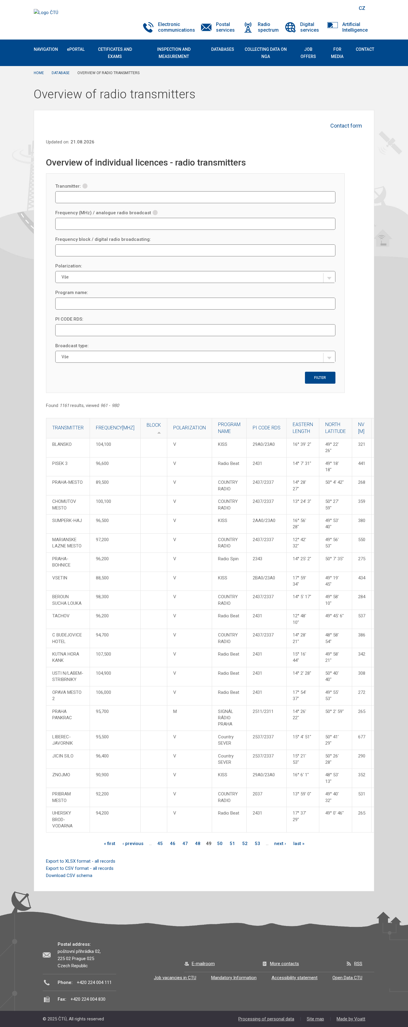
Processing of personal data (266, 1019)
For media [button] (337, 53)
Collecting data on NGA (266, 53)
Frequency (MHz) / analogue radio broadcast (103, 212)
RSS (358, 963)
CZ (362, 8)
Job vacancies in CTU (175, 977)
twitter (321, 8)
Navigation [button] (46, 49)
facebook (311, 8)
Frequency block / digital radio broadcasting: (103, 239)
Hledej (347, 8)
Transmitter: (68, 186)
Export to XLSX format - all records (80, 861)
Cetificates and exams (115, 53)
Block (154, 425)
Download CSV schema (69, 875)
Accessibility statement (294, 977)
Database (61, 73)
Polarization (189, 428)
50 (220, 843)
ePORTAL (76, 49)
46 (172, 843)
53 (257, 843)
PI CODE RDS (266, 428)
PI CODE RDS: (69, 319)
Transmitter (68, 428)
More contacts (284, 963)
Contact (365, 49)
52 (245, 843)
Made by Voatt (351, 1019)
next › (280, 843)
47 (185, 843)
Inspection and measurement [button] (174, 53)
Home (39, 73)
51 (232, 843)
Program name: (71, 292)
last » (298, 843)
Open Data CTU (347, 977)
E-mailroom (203, 963)
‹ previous (132, 843)
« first (109, 843)
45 (160, 843)
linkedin (332, 8)
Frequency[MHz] (115, 428)
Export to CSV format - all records (79, 868)
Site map (315, 1019)
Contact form (346, 126)
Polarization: (68, 266)
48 (197, 843)
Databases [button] (222, 49)
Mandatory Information (234, 977)
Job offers (308, 53)
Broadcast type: (72, 345)
